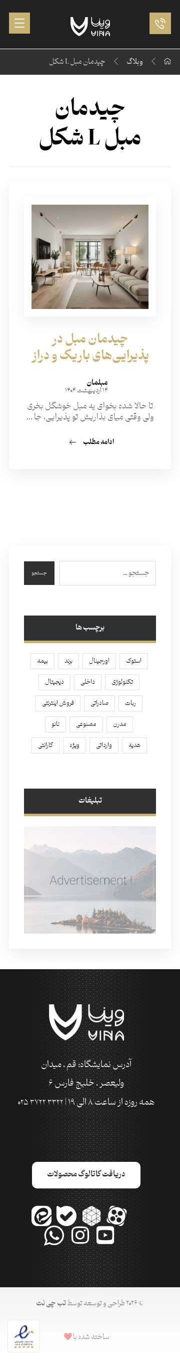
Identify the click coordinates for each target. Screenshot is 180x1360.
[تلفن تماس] (157, 23)
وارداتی (104, 745)
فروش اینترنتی (58, 703)
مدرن (119, 724)
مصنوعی (86, 724)
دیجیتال (54, 682)
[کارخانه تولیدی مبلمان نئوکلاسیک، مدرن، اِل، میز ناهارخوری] (90, 26)
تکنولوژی (122, 682)
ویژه (75, 745)
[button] (19, 23)
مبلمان (97, 383)
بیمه (42, 661)
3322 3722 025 (41, 1103)
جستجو (39, 573)
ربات (130, 703)
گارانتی (45, 745)
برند (68, 661)
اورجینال (99, 661)
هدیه (134, 745)
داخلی (87, 682)
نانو (56, 724)
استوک (134, 661)
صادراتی (99, 703)
